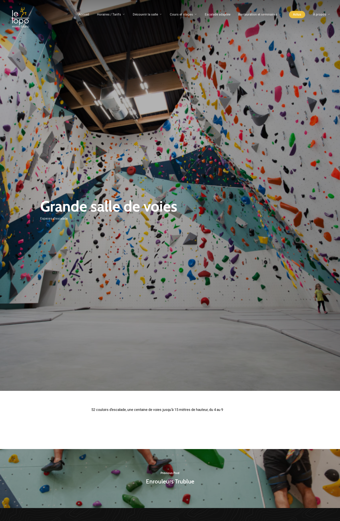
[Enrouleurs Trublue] (170, 478)
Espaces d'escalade (54, 218)
